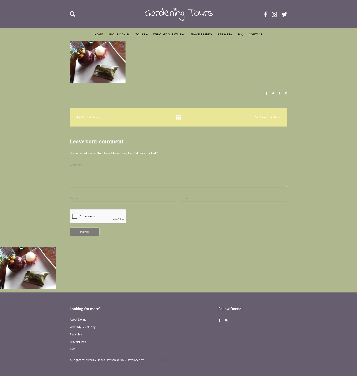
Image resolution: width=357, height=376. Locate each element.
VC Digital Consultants (159, 359)
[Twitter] (284, 14)
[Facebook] (265, 14)
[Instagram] (274, 14)
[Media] (178, 117)
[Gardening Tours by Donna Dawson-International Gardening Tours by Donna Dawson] (178, 14)
